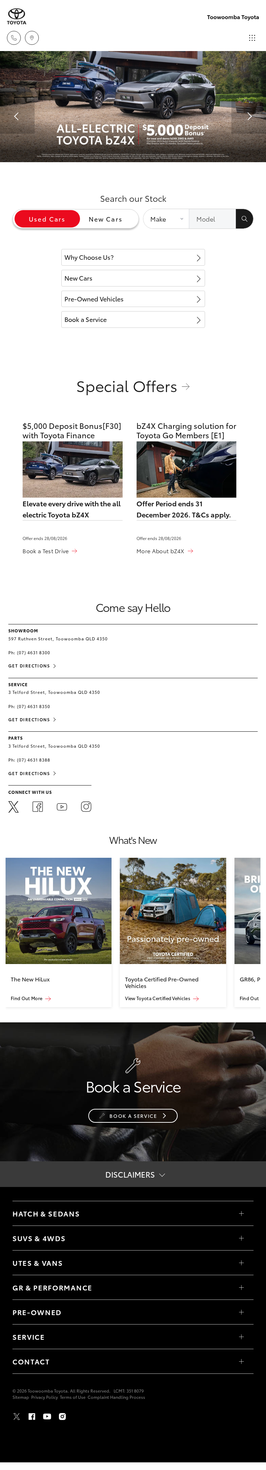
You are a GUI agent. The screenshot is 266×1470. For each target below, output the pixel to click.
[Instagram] (86, 808)
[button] (17, 116)
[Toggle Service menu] (241, 1336)
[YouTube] (62, 808)
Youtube (47, 1416)
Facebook (32, 1416)
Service (28, 1337)
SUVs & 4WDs (38, 1238)
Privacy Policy (44, 1397)
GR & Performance (52, 1287)
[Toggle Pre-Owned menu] (241, 1312)
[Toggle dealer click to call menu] (14, 38)
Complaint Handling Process (116, 1397)
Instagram (62, 1416)
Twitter (16, 1416)
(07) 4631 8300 (33, 652)
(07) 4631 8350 (33, 706)
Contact (31, 1361)
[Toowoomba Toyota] (16, 16)
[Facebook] (38, 808)
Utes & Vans (37, 1263)
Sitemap (20, 1397)
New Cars (106, 218)
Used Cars (47, 218)
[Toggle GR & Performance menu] (241, 1287)
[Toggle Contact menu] (241, 1361)
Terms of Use (73, 1397)
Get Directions (29, 665)
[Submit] (244, 219)
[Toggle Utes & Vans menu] (241, 1263)
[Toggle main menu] (252, 38)
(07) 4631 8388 (33, 760)
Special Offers (126, 385)
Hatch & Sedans (46, 1213)
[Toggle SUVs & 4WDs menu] (241, 1238)
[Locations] (32, 38)
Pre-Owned (37, 1312)
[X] (13, 807)
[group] (59, 932)
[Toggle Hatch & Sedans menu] (241, 1213)
